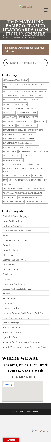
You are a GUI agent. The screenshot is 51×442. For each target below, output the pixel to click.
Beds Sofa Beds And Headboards (19, 230)
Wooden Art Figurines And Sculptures (21, 342)
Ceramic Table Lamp (27, 113)
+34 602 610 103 (25, 377)
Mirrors (6, 293)
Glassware (8, 279)
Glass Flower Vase (12, 156)
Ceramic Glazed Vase (13, 108)
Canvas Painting (10, 96)
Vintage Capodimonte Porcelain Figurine (22, 193)
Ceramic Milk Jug (34, 108)
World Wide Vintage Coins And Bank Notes (24, 347)
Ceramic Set (9, 113)
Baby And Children (12, 221)
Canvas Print (27, 96)
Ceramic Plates (10, 250)
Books (6, 235)
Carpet (39, 96)
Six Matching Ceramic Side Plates (25, 180)
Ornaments (8, 303)
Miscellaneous (10, 298)
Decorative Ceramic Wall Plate (18, 121)
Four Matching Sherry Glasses (18, 143)
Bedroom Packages (12, 225)
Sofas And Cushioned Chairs (17, 318)
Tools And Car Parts (13, 332)
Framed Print (32, 147)
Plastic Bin (37, 176)
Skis (45, 180)
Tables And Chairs (12, 327)
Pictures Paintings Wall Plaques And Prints (24, 313)
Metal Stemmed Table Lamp (16, 176)
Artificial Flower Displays (16, 216)
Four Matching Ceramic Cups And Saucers (23, 130)
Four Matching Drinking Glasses (18, 139)
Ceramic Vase (9, 117)
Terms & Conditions (32, 411)
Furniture (7, 274)
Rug (5, 180)
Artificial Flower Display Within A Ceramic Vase (23, 85)
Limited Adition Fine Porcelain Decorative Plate (23, 170)
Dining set (41, 121)
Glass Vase (28, 156)
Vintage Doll (9, 197)
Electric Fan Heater (27, 126)
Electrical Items (10, 269)
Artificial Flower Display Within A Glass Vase (24, 91)
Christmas (8, 255)
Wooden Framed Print (13, 202)
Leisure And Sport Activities (17, 288)
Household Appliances (14, 284)
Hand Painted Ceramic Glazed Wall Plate (23, 164)
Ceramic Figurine (31, 100)
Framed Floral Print (13, 147)
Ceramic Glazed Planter (15, 104)
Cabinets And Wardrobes (15, 240)
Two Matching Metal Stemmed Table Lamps (23, 189)
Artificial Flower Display (15, 80)
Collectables (9, 264)
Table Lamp (8, 184)
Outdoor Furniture (12, 308)
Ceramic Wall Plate (28, 117)
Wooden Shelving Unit (37, 202)
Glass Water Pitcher (13, 160)
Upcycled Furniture (12, 337)
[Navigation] (45, 10)
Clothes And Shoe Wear (14, 259)
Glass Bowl (24, 152)
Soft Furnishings (11, 322)
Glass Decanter (40, 152)
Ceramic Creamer (11, 100)
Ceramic (7, 245)
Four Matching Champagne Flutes (19, 134)
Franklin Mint (10, 152)
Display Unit (9, 126)
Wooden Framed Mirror (29, 197)
